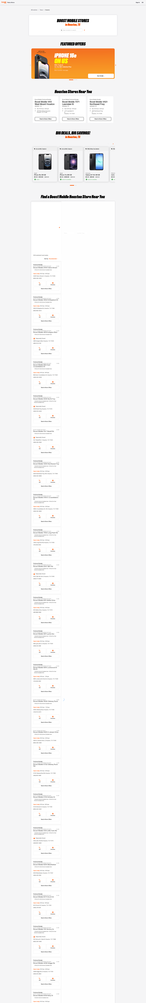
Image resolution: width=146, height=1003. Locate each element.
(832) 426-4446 (37, 742)
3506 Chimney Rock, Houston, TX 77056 (43, 709)
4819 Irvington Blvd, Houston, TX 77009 (43, 341)
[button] (53, 258)
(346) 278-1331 (37, 907)
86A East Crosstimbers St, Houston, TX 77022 (45, 375)
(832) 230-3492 (37, 941)
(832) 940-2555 (37, 278)
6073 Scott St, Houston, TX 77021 (42, 905)
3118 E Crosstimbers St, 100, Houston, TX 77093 (45, 509)
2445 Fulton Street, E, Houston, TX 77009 (44, 276)
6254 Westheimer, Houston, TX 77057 (43, 873)
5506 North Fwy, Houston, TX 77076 (42, 409)
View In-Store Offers (46, 119)
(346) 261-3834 (37, 973)
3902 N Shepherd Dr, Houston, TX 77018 (43, 308)
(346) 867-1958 (37, 775)
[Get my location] (84, 30)
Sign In (138, 2)
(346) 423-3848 (37, 476)
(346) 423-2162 (37, 875)
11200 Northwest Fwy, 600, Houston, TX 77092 (45, 473)
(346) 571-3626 (37, 578)
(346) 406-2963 (37, 442)
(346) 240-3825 (37, 511)
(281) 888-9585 (37, 612)
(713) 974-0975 (37, 712)
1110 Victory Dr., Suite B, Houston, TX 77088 (44, 939)
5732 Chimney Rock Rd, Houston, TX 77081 (44, 773)
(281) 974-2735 (37, 343)
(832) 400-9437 (37, 809)
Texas (41, 10)
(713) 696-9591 (37, 681)
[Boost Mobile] (4, 2)
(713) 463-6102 (37, 544)
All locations (34, 10)
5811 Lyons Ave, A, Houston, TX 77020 (43, 643)
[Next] (115, 65)
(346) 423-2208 (37, 377)
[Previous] (30, 65)
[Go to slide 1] (72, 185)
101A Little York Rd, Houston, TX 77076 (43, 840)
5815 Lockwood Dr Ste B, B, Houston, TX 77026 (45, 679)
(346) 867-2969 (37, 843)
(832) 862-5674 (37, 310)
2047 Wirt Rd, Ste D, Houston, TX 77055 (43, 576)
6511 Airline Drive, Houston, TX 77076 (42, 610)
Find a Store (11, 2)
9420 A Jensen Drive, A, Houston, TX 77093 (44, 740)
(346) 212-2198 (37, 646)
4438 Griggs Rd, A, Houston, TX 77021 (43, 971)
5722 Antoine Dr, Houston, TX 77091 (42, 806)
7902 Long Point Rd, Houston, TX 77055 (43, 542)
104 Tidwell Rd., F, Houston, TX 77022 (43, 440)
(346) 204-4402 (37, 411)
